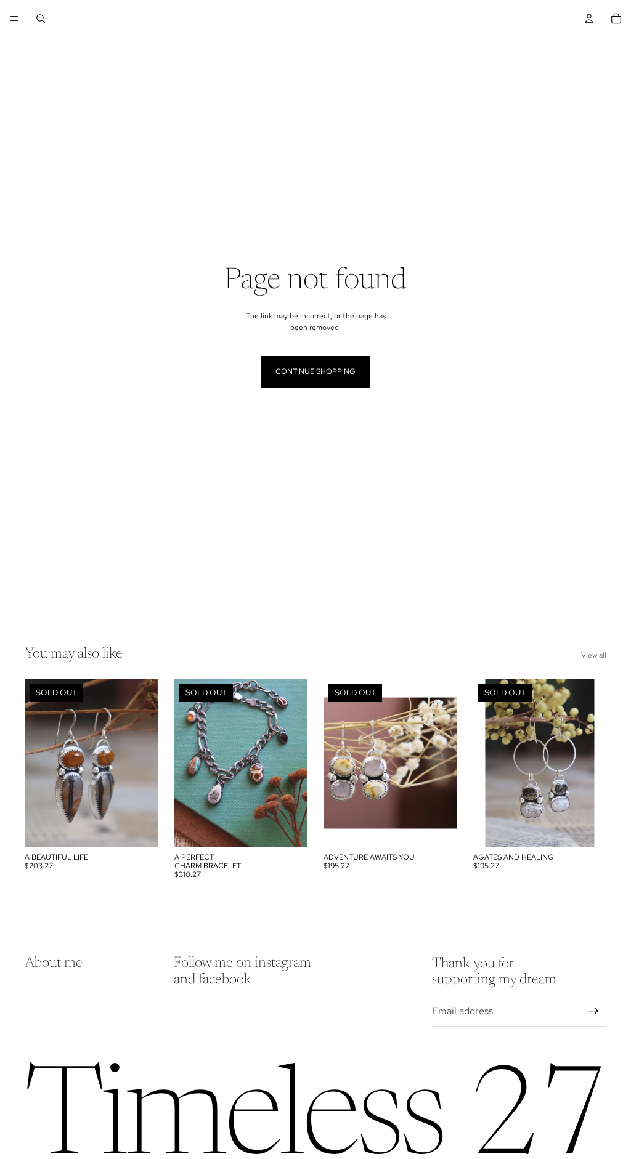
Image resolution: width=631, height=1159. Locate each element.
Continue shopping (315, 371)
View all (593, 655)
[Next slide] (144, 763)
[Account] (589, 18)
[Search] (40, 18)
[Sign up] (593, 1011)
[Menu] (14, 18)
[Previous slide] (38, 763)
